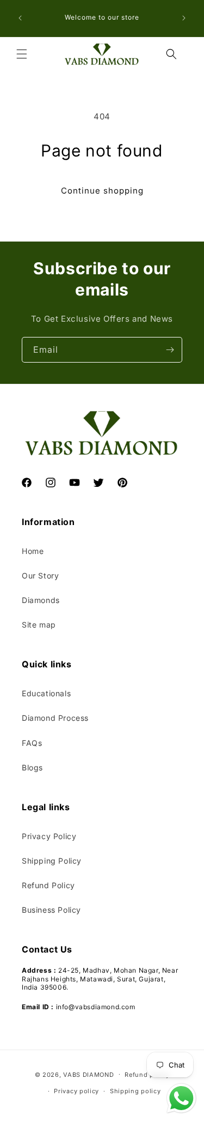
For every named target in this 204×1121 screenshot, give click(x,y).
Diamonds (41, 600)
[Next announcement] (184, 18)
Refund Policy (48, 885)
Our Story (40, 575)
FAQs (32, 743)
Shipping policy (135, 1091)
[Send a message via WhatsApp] (181, 1098)
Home (33, 551)
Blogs (32, 767)
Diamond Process (55, 717)
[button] (22, 54)
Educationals (46, 693)
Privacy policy (76, 1091)
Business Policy (51, 909)
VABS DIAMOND (88, 1074)
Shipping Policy (52, 860)
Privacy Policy (49, 836)
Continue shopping (102, 190)
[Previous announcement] (20, 18)
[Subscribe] (170, 350)
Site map (39, 624)
